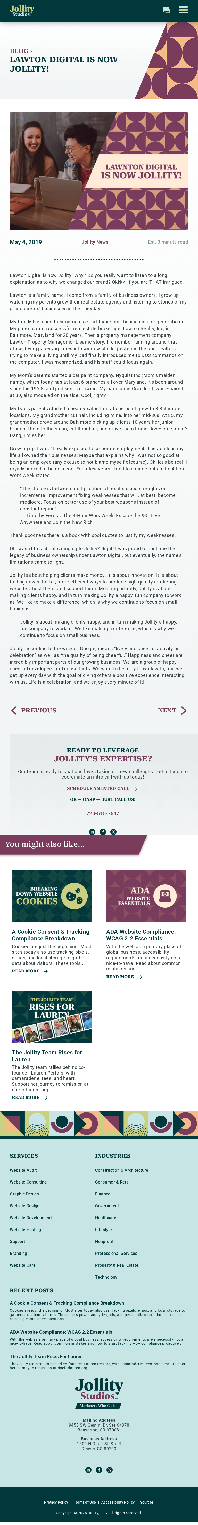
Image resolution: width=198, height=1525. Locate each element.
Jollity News (95, 242)
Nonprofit (104, 1241)
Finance (102, 1194)
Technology (106, 1277)
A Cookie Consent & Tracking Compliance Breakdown (50, 935)
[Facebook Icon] (103, 832)
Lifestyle (103, 1229)
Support (17, 1241)
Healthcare (105, 1217)
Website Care (23, 1265)
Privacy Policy (56, 1502)
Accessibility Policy (118, 1502)
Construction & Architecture (121, 1170)
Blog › (21, 51)
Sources (147, 1502)
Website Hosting (25, 1229)
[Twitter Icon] (113, 832)
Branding (18, 1253)
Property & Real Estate (116, 1265)
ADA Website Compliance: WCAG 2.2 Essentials (141, 935)
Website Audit (23, 1170)
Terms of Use (85, 1502)
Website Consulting (28, 1182)
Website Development (31, 1217)
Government (107, 1205)
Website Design (24, 1205)
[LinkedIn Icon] (92, 832)
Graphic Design (24, 1194)
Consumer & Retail (113, 1182)
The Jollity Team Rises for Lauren (46, 1356)
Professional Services (116, 1253)
